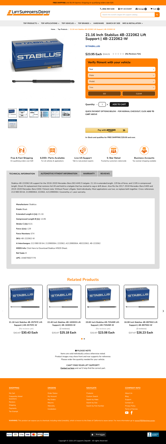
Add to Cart (25, 308)
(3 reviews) (141, 328)
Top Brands (83, 23)
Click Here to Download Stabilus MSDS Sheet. (47, 248)
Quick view (26, 296)
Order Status (52, 393)
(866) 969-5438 (108, 9)
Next (163, 311)
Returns (51, 403)
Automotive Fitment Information (59, 173)
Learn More (25, 302)
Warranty (89, 173)
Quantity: (90, 104)
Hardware (98, 23)
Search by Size (113, 23)
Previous (2, 311)
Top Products (30, 23)
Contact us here (67, 368)
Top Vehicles (68, 23)
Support (128, 399)
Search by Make (92, 399)
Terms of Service (131, 409)
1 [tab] (82, 338)
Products (89, 393)
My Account (126, 9)
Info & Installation (131, 23)
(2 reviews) (65, 328)
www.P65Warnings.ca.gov (145, 420)
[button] (141, 9)
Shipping (12, 405)
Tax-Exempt (13, 411)
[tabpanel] (25, 310)
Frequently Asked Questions (15, 397)
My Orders (52, 399)
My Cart (12, 393)
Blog (127, 396)
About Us (128, 393)
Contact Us (129, 403)
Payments (13, 408)
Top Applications (49, 23)
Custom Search (92, 396)
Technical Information (22, 173)
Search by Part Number (95, 406)
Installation (52, 409)
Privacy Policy (130, 406)
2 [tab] (84, 338)
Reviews (105, 173)
